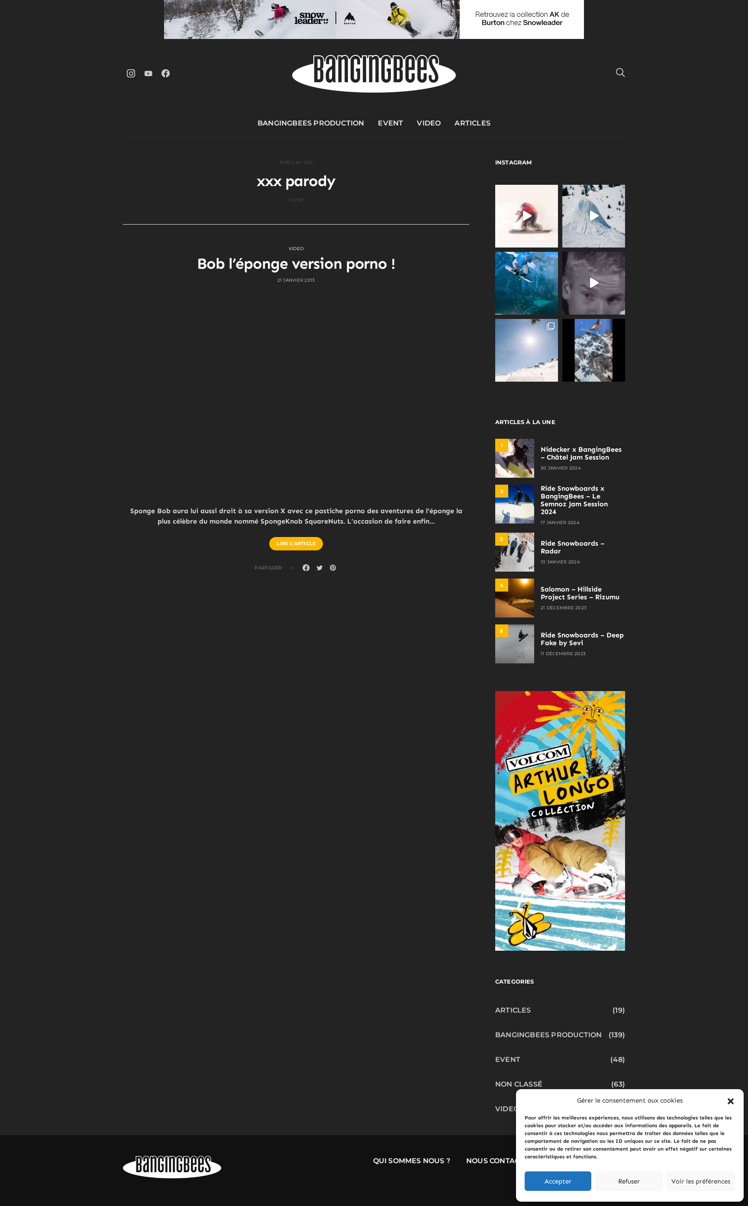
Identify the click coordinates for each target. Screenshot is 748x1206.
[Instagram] (131, 73)
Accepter (558, 1181)
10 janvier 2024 (560, 562)
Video (429, 123)
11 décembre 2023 (563, 653)
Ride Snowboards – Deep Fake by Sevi (582, 639)
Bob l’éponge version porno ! (296, 263)
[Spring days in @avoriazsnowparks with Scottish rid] (526, 350)
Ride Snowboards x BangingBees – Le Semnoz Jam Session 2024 (574, 500)
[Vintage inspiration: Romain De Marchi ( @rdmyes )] (526, 216)
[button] (730, 1100)
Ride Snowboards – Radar (572, 547)
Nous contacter (500, 1161)
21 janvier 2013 (296, 280)
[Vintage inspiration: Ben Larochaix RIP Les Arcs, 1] (593, 350)
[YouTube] (148, 73)
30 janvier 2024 (561, 468)
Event (390, 123)
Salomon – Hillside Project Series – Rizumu (580, 593)
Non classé (518, 1084)
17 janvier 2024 (560, 522)
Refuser (629, 1181)
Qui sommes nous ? (411, 1161)
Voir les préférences (700, 1181)
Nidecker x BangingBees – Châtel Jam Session (581, 453)
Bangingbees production (311, 123)
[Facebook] (165, 73)
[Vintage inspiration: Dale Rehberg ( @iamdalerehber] (593, 283)
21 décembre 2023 (564, 608)
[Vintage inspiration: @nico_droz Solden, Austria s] (526, 283)
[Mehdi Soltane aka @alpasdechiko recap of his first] (593, 216)
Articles (472, 123)
